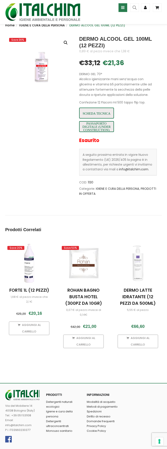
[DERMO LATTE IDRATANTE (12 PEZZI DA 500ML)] (138, 246)
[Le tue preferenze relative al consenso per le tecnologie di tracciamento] (159, 441)
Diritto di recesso (98, 416)
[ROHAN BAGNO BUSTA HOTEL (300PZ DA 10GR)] (83, 248)
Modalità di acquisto (101, 402)
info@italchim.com (133, 169)
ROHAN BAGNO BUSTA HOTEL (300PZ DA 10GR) (83, 296)
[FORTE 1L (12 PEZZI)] (29, 248)
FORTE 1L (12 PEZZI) (29, 290)
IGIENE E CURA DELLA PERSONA (42, 25)
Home (10, 25)
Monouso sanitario (59, 431)
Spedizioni (94, 411)
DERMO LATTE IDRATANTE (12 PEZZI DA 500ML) (138, 296)
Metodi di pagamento (102, 407)
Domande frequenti (101, 421)
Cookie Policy (96, 431)
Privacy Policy (96, 426)
